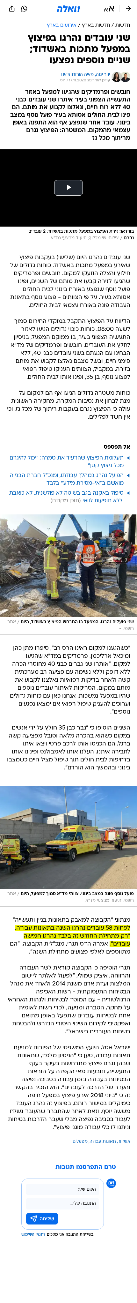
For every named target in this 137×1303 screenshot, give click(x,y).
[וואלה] (68, 8)
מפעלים (80, 1142)
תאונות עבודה (103, 1142)
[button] (109, 8)
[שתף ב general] (11, 8)
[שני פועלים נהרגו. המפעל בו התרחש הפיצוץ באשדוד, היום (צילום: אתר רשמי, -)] (68, 574)
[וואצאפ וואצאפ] (24, 8)
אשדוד (124, 1142)
